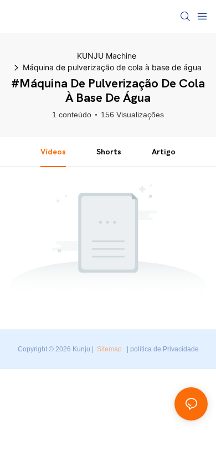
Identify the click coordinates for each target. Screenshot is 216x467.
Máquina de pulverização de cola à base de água (112, 67)
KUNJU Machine (106, 55)
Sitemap (109, 349)
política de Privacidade (164, 349)
